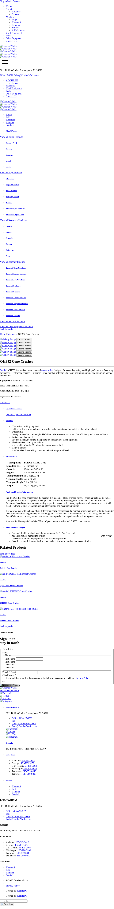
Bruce (9, 114)
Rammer (16, 25)
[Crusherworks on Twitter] (4, 696)
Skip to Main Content (10, 1)
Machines (10, 17)
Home (9, 6)
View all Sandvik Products (12, 321)
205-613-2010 (28, 760)
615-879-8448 (29, 771)
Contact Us (11, 41)
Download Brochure (9, 690)
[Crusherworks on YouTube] (5, 698)
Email (6, 672)
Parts (8, 35)
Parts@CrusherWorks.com (24, 726)
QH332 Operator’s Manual (18, 414)
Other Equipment (14, 38)
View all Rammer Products (12, 262)
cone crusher (47, 370)
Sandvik (16, 27)
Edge (14, 19)
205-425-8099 (6, 75)
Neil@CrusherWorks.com (24, 723)
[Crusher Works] (8, 56)
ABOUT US (12, 80)
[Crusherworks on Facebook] (6, 693)
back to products (7, 329)
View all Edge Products (11, 172)
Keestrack (16, 22)
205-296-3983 (30, 768)
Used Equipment (14, 33)
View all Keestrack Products (13, 220)
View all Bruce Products (11, 137)
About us (16, 11)
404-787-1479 (27, 763)
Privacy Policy (83, 678)
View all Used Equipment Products (16, 326)
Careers (15, 14)
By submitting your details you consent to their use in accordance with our (47, 678)
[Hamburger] (5, 62)
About (9, 9)
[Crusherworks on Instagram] (6, 701)
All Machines (18, 30)
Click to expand (24, 339)
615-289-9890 (29, 774)
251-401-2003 (30, 766)
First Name (10, 659)
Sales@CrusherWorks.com (26, 75)
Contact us (5, 402)
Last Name (10, 664)
